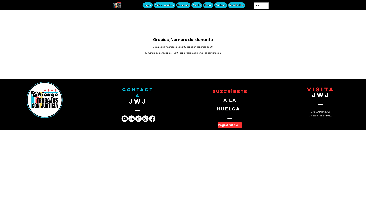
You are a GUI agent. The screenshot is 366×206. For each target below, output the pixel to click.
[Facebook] (152, 118)
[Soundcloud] (131, 118)
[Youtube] (125, 118)
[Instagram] (145, 118)
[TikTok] (138, 118)
